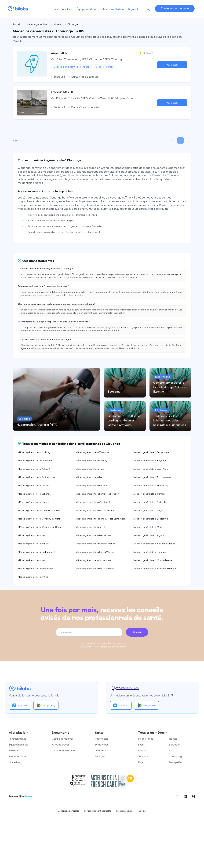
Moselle (57, 24)
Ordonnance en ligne (64, 750)
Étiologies (100, 756)
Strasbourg (175, 756)
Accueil (16, 24)
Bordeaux (174, 744)
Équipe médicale (18, 744)
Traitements (102, 750)
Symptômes (101, 744)
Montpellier (175, 762)
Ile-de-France (145, 738)
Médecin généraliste (37, 24)
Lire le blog (15, 762)
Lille (171, 750)
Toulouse (143, 756)
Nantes (173, 738)
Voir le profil (172, 64)
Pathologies (101, 738)
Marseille (143, 750)
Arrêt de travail (60, 744)
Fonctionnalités (17, 738)
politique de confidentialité (112, 646)
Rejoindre (14, 750)
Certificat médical (62, 738)
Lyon (141, 744)
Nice (140, 762)
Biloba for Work (17, 756)
